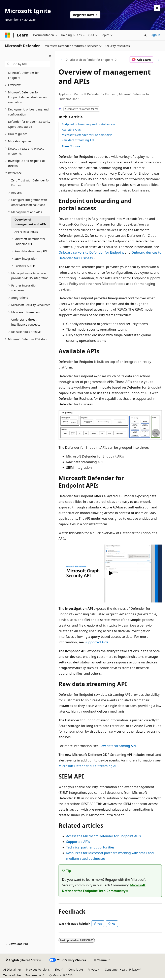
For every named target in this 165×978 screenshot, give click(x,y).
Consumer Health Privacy (122, 969)
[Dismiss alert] (157, 8)
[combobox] (27, 64)
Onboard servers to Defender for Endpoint (91, 252)
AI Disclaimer (12, 969)
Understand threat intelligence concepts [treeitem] (25, 322)
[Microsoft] (7, 35)
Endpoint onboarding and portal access (88, 124)
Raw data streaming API (78, 140)
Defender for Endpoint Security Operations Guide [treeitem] (29, 124)
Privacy (92, 969)
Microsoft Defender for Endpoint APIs (87, 135)
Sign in (155, 35)
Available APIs (71, 130)
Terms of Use (12, 975)
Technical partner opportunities (90, 847)
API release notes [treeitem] (26, 232)
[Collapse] (50, 56)
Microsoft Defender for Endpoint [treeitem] (23, 75)
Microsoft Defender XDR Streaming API (88, 766)
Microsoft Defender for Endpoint (91, 60)
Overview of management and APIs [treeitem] (30, 222)
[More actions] (158, 60)
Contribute (75, 969)
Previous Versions (38, 969)
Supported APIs (96, 642)
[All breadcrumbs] (62, 60)
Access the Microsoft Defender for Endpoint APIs (103, 836)
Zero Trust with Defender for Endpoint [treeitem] (30, 182)
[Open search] (145, 35)
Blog (58, 969)
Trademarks (33, 975)
